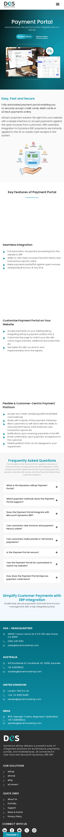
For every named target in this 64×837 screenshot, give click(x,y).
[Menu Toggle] (58, 4)
